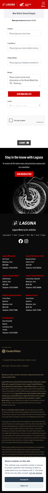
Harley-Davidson (7, 235)
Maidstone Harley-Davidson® (12, 295)
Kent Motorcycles (8, 317)
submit (22, 143)
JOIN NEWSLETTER (24, 174)
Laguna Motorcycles (9, 256)
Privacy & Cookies (16, 366)
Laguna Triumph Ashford (10, 275)
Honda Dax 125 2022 (24, 20)
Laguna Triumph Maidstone (35, 275)
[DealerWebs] (11, 351)
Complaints (25, 366)
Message (10, 72)
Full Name (10, 29)
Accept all (24, 480)
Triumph (43, 235)
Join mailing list (24, 94)
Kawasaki (21, 235)
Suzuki (37, 235)
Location (10, 101)
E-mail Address (12, 43)
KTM (28, 235)
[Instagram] (27, 241)
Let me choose (35, 473)
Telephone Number (12, 58)
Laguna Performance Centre (35, 256)
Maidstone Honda (32, 295)
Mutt (32, 235)
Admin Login (5, 366)
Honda (15, 235)
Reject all (24, 486)
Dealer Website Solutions (6, 347)
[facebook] (21, 241)
